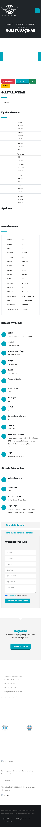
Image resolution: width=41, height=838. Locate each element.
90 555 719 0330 (9, 684)
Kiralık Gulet (30, 24)
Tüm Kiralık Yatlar (20, 647)
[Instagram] (7, 696)
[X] (15, 696)
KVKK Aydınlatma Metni (23, 819)
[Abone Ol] (35, 780)
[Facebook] (3, 696)
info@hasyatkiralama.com (13, 692)
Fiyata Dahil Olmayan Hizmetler (19, 533)
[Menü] (37, 10)
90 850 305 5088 (10, 688)
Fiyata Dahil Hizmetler (15, 525)
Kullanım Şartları (12, 595)
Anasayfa (10, 24)
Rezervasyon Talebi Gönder (17, 601)
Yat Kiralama (19, 24)
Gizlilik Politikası (9, 822)
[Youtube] (11, 696)
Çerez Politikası (7, 819)
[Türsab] (7, 761)
